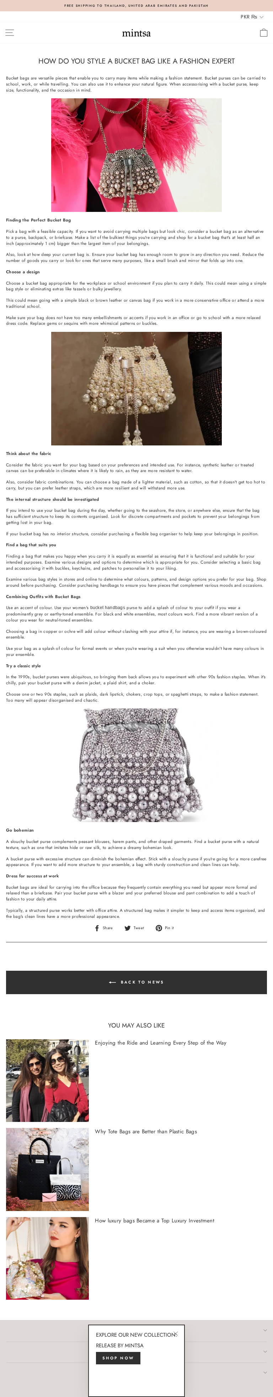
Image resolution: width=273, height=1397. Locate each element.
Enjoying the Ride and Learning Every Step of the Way (160, 1043)
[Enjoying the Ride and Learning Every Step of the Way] (47, 1080)
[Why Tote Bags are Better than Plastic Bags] (47, 1169)
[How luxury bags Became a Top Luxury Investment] (47, 1258)
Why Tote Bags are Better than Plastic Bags (146, 1131)
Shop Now (118, 1358)
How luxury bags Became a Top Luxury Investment (154, 1221)
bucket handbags (107, 607)
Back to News (142, 982)
